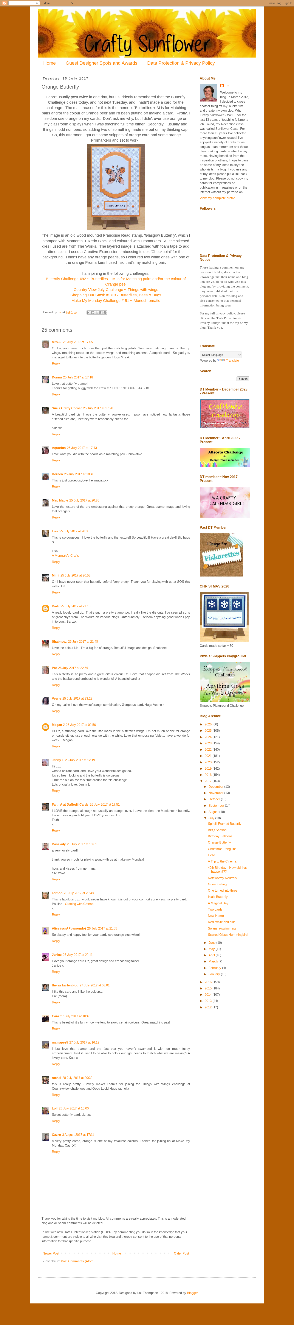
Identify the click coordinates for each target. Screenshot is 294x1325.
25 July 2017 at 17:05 (78, 342)
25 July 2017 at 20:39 (74, 531)
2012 (208, 1007)
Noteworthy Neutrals (222, 878)
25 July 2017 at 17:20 (98, 408)
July (212, 818)
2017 (208, 781)
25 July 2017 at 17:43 (82, 448)
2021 (208, 756)
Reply (56, 363)
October (215, 799)
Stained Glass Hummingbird (228, 934)
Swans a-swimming (222, 928)
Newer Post (51, 1253)
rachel (56, 1078)
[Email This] (89, 312)
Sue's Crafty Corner (67, 408)
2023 (208, 743)
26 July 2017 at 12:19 (80, 760)
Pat (54, 668)
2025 (208, 730)
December (216, 786)
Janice (57, 954)
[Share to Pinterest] (105, 312)
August (214, 812)
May (212, 949)
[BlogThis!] (93, 312)
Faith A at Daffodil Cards (70, 804)
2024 (208, 737)
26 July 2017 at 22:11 (78, 954)
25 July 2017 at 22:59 (73, 668)
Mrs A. (57, 342)
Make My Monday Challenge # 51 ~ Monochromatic (115, 300)
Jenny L (58, 760)
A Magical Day (218, 903)
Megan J (58, 725)
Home (49, 63)
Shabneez (59, 641)
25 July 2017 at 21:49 (83, 641)
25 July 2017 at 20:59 (75, 575)
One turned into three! (223, 890)
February (215, 968)
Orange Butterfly (219, 842)
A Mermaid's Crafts (65, 555)
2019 (208, 768)
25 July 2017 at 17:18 (78, 377)
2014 (208, 994)
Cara (55, 1016)
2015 (208, 988)
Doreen (57, 474)
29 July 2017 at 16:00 (74, 1108)
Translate (232, 360)
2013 (208, 1001)
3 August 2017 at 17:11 (78, 1134)
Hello (211, 855)
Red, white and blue (221, 922)
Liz (226, 86)
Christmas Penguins (222, 849)
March (213, 961)
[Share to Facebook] (101, 312)
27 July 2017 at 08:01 (95, 985)
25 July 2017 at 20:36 (84, 500)
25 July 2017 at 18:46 (79, 474)
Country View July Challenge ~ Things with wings (116, 290)
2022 (208, 749)
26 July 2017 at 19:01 (82, 844)
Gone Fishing (217, 884)
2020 (208, 762)
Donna (57, 377)
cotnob (57, 893)
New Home (216, 915)
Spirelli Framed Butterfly (224, 823)
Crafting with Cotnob (79, 904)
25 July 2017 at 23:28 (77, 698)
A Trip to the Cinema (222, 861)
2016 (208, 982)
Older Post (181, 1253)
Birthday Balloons (220, 836)
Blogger (192, 1293)
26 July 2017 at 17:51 (105, 804)
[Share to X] (97, 312)
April (212, 955)
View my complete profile (217, 198)
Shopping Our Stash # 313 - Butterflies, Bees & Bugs (115, 295)
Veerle (56, 698)
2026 (208, 724)
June (212, 942)
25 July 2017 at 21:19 (75, 606)
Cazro (56, 1134)
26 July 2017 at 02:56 (81, 725)
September (217, 805)
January (215, 974)
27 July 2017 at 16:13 (84, 1042)
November (216, 793)
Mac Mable (60, 500)
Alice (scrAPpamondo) (69, 928)
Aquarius (59, 448)
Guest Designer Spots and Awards (101, 63)
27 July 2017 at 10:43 (75, 1016)
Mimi (55, 575)
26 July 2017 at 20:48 (79, 893)
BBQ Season (217, 830)
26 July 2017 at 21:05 (102, 928)
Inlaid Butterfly (218, 896)
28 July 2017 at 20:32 (77, 1078)
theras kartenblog (65, 985)
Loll (54, 1108)
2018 (208, 775)
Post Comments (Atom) (77, 1261)
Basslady (59, 844)
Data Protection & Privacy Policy (181, 63)
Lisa (55, 531)
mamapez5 (60, 1042)
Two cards (215, 909)
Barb (55, 606)
